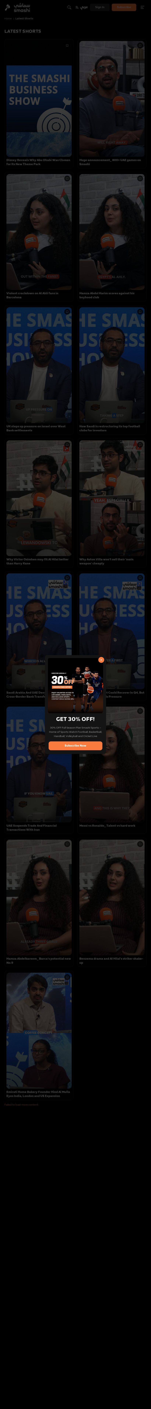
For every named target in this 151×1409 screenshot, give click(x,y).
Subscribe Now (75, 746)
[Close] (101, 660)
